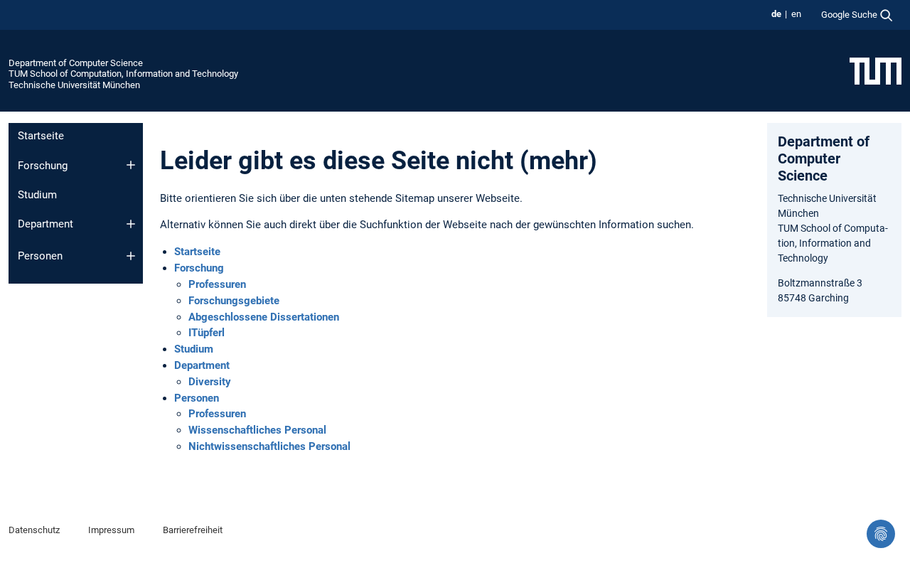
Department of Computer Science (76, 63)
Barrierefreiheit (193, 530)
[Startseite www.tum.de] (875, 70)
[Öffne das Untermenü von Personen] (130, 255)
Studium (37, 194)
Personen (40, 256)
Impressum (111, 530)
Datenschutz (34, 530)
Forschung (43, 165)
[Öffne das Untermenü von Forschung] (130, 164)
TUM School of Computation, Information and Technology (123, 73)
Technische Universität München (74, 85)
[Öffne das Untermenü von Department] (130, 223)
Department (45, 224)
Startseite (41, 135)
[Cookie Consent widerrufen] (881, 534)
